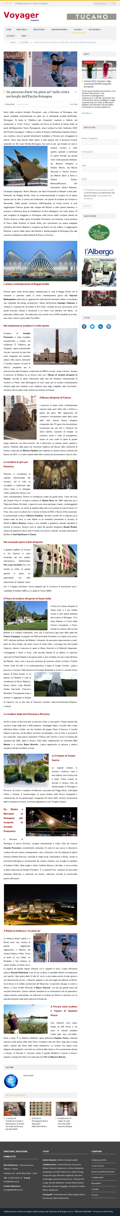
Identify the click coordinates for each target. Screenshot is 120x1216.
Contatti (94, 1189)
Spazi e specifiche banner (103, 1171)
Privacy (94, 1195)
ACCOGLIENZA (94, 29)
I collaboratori (97, 1177)
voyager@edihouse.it (13, 1189)
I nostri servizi (97, 1165)
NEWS (24, 36)
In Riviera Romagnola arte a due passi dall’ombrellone (40, 1122)
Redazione (10, 104)
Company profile (98, 1160)
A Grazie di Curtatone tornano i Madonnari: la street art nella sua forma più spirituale (15, 1123)
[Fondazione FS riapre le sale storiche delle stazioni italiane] (66, 1109)
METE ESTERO (39, 29)
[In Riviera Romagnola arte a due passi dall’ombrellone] (40, 1109)
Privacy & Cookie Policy (103, 1211)
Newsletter (96, 1183)
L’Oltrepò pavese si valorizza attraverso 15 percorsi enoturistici (32, 3)
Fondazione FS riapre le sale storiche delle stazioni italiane (65, 1122)
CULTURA (77, 29)
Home (8, 29)
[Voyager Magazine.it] (21, 16)
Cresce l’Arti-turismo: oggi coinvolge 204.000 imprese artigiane (97, 84)
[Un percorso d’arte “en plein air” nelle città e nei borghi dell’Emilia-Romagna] (40, 70)
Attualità (89, 62)
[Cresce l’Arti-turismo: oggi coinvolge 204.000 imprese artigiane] (99, 70)
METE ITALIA (21, 29)
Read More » (87, 113)
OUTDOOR (10, 36)
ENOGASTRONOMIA (59, 29)
